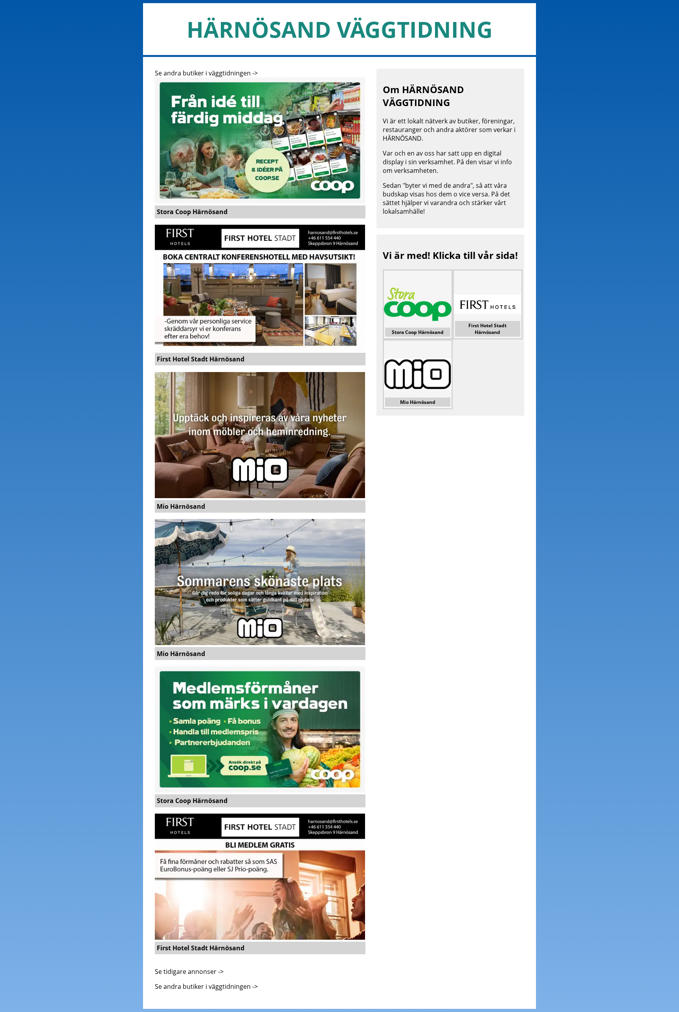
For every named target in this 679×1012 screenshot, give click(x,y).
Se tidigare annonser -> (189, 971)
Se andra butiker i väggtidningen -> (206, 73)
